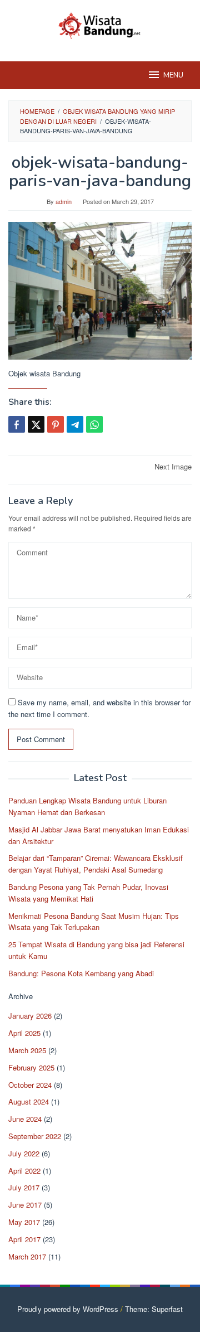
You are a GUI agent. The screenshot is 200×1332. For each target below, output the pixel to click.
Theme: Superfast (154, 1309)
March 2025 (27, 1050)
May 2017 (24, 1222)
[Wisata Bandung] (100, 23)
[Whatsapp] (94, 424)
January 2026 (30, 1015)
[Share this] (16, 424)
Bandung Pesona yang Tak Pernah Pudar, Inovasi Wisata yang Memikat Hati (88, 892)
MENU (173, 75)
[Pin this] (55, 424)
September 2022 (34, 1136)
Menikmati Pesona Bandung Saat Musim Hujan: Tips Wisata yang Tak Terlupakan (93, 921)
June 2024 (25, 1118)
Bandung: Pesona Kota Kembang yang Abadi (81, 973)
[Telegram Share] (75, 424)
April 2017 (24, 1239)
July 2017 (23, 1187)
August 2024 (28, 1101)
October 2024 (30, 1084)
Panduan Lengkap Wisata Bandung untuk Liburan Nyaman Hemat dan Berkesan (87, 806)
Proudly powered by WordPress (67, 1309)
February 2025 (31, 1067)
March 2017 (27, 1256)
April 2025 (24, 1033)
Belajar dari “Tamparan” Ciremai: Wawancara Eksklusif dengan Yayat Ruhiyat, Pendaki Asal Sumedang (95, 864)
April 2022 (24, 1170)
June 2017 (25, 1204)
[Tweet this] (36, 424)
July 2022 (23, 1153)
